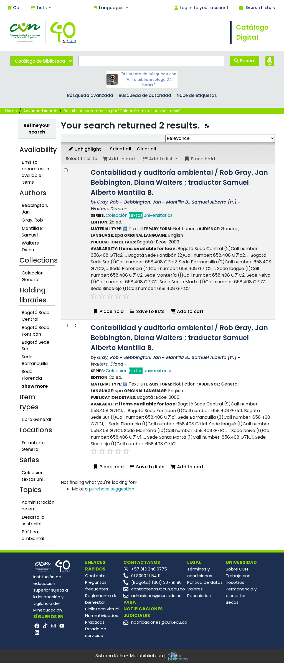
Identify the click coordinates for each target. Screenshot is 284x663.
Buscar (248, 61)
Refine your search (37, 128)
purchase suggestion (111, 489)
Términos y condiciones (199, 572)
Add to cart (190, 311)
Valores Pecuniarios (199, 592)
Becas (232, 602)
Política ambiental (33, 535)
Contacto (95, 576)
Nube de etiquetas (197, 95)
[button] (14, 8)
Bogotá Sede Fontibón (35, 330)
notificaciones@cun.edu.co (159, 622)
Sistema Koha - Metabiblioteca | (131, 655)
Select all (120, 149)
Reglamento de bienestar (101, 599)
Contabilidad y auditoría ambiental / (179, 182)
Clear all (146, 149)
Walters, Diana (31, 246)
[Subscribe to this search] (207, 126)
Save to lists (149, 311)
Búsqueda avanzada (90, 95)
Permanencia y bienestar (241, 592)
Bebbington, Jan (142, 202)
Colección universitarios (139, 215)
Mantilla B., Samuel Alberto (201, 202)
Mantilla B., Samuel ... (33, 231)
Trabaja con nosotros (238, 579)
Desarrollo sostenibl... (33, 520)
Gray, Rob (32, 220)
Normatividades (101, 615)
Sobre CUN (237, 569)
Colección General (33, 276)
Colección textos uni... (33, 475)
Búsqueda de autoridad (145, 95)
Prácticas (95, 622)
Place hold (111, 311)
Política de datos (205, 582)
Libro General (36, 419)
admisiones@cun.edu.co (156, 595)
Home (11, 111)
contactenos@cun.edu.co (158, 589)
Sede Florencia (32, 374)
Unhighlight (87, 149)
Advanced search (40, 111)
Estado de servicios (95, 632)
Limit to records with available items (35, 172)
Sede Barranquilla (35, 360)
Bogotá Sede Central (35, 315)
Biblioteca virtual (102, 609)
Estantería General (33, 446)
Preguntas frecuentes (96, 585)
